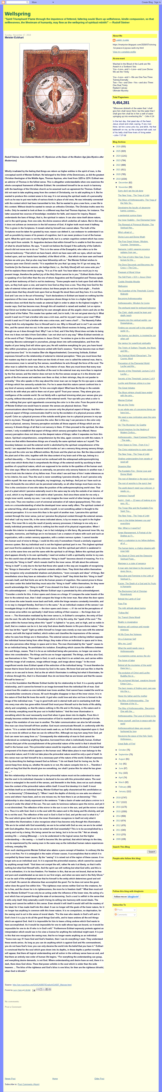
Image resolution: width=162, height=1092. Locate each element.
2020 (118, 174)
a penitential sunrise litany (130, 215)
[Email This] (37, 989)
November (124, 187)
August (122, 759)
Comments (122, 914)
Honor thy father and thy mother (132, 696)
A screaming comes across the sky (134, 656)
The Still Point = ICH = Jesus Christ (134, 277)
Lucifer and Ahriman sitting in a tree (134, 383)
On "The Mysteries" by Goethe (132, 425)
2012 (118, 825)
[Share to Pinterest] (49, 989)
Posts (120, 910)
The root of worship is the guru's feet (134, 483)
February (123, 787)
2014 (118, 816)
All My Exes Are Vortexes (130, 634)
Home (55, 1078)
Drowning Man (124, 466)
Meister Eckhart (125, 400)
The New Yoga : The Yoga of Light (133, 195)
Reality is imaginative (128, 622)
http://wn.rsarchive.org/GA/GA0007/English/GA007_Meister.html (42, 985)
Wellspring (18, 14)
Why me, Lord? (125, 643)
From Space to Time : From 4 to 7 (133, 445)
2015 (118, 811)
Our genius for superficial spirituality (134, 343)
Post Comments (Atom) (28, 1084)
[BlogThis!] (40, 989)
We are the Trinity (126, 405)
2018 (118, 797)
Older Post (99, 1078)
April (121, 777)
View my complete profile (124, 52)
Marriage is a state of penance (132, 563)
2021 (118, 169)
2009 (118, 839)
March (122, 782)
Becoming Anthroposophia (130, 298)
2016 (118, 807)
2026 (118, 146)
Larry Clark (122, 40)
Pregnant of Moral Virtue (129, 272)
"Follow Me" (123, 613)
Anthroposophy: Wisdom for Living (134, 303)
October (123, 750)
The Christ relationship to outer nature (135, 449)
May (121, 773)
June (121, 768)
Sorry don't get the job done (130, 191)
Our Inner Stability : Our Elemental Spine (137, 220)
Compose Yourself (126, 495)
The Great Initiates (126, 388)
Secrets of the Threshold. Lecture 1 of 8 (136, 378)
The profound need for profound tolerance (137, 308)
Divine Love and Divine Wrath (131, 237)
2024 (118, 156)
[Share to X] (43, 989)
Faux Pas (122, 603)
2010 (118, 834)
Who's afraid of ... (126, 232)
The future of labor (126, 660)
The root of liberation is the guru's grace (136, 479)
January (123, 791)
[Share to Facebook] (46, 989)
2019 (118, 179)
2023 (118, 160)
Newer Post (10, 1078)
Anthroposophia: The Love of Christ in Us (137, 716)
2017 (118, 802)
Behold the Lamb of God (129, 599)
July (121, 764)
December (124, 182)
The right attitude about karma (132, 608)
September (124, 754)
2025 (118, 151)
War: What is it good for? (129, 528)
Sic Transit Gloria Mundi (129, 617)
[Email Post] (33, 990)
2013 (118, 820)
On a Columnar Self (127, 639)
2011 (118, 830)
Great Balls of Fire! (126, 744)
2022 (118, 165)
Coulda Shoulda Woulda (129, 281)
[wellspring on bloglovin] (126, 898)
